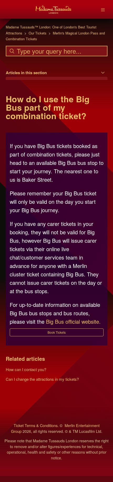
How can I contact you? (26, 369)
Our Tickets (38, 33)
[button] (57, 332)
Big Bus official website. (73, 321)
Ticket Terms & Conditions (36, 425)
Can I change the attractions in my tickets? (42, 379)
